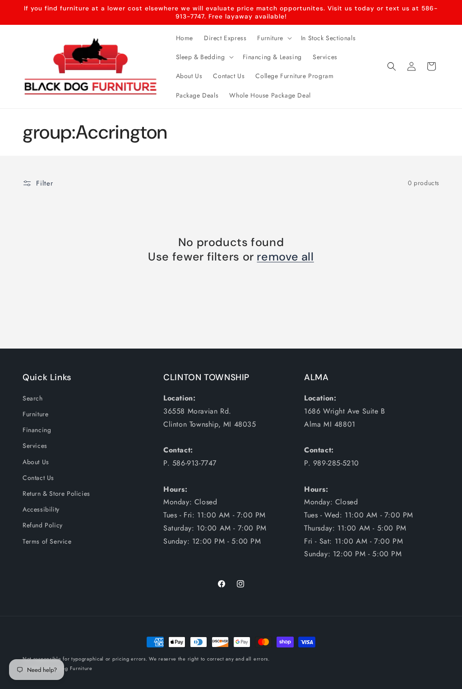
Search (33, 398)
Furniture (35, 414)
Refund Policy (43, 525)
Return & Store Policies (56, 493)
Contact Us (38, 477)
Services (35, 445)
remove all (285, 257)
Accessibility (41, 509)
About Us (36, 461)
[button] (273, 37)
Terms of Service (47, 541)
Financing (37, 429)
